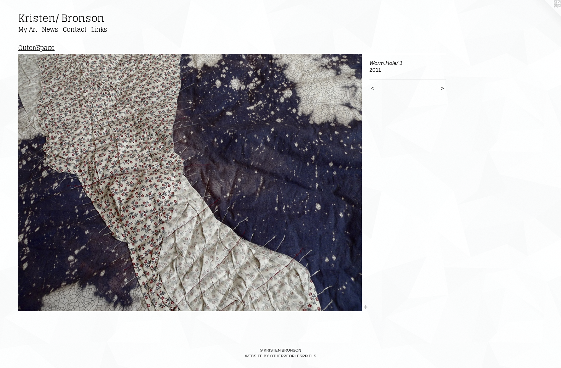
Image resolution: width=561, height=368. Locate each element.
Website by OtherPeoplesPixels (280, 356)
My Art (27, 29)
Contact (75, 29)
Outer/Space (36, 47)
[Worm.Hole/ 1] (190, 183)
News (50, 29)
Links (99, 29)
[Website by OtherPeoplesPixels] (545, 15)
